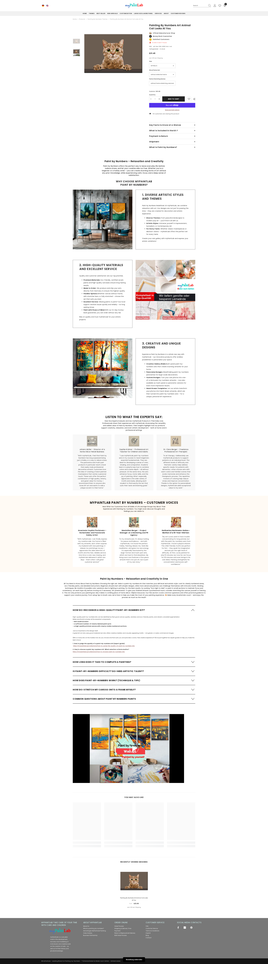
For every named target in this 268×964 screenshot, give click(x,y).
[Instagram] (184, 927)
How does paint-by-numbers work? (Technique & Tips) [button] (106, 680)
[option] (113, 54)
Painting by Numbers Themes (98, 19)
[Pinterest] (191, 927)
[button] (134, 610)
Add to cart (173, 99)
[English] (47, 6)
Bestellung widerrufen (134, 959)
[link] (102, 219)
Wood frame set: (154, 70)
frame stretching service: (157, 79)
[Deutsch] (43, 6)
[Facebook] (178, 927)
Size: (150, 61)
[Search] (202, 5)
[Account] (215, 5)
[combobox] (200, 5)
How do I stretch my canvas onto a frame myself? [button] (104, 689)
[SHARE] (193, 99)
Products (82, 19)
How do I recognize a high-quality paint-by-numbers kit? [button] (109, 610)
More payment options (172, 110)
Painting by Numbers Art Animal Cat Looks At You (134, 899)
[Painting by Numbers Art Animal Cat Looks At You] (134, 881)
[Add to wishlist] (189, 99)
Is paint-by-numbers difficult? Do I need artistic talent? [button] (108, 671)
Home (75, 19)
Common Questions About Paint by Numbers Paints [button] (104, 698)
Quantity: (152, 95)
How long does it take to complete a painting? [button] (102, 662)
